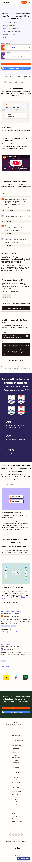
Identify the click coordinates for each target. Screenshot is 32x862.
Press (23, 839)
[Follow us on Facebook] (10, 834)
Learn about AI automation (9, 602)
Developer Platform (16, 839)
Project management (16, 794)
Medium (16, 784)
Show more (16, 748)
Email (16, 799)
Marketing (16, 804)
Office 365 (16, 765)
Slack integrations (16, 735)
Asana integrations (16, 745)
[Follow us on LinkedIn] (13, 834)
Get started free (16, 64)
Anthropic (5, 599)
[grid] (13, 105)
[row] (13, 105)
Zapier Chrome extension (8, 8)
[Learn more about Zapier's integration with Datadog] (2, 649)
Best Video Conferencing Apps (16, 813)
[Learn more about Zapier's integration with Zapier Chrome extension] (2, 616)
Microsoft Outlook (16, 782)
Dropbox (16, 755)
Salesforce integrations (16, 738)
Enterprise (8, 841)
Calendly (16, 777)
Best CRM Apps (16, 818)
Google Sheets (16, 757)
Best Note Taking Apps (16, 821)
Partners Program (16, 844)
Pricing (5, 839)
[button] (16, 68)
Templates (14, 841)
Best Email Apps (16, 816)
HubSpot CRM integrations (16, 740)
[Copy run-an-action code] (27, 345)
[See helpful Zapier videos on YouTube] (19, 834)
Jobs (27, 839)
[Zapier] (6, 2)
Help (14, 625)
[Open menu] (29, 2)
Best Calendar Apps (16, 823)
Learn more (6, 625)
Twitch (16, 774)
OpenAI (23, 597)
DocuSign (16, 760)
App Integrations (22, 841)
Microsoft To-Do (16, 779)
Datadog (19, 8)
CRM (16, 801)
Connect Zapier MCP (15, 308)
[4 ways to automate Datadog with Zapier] (16, 549)
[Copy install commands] (27, 336)
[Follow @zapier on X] (16, 834)
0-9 (2, 724)
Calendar (16, 796)
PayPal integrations (16, 743)
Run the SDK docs (15, 360)
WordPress (16, 762)
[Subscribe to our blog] (22, 834)
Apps (2, 611)
